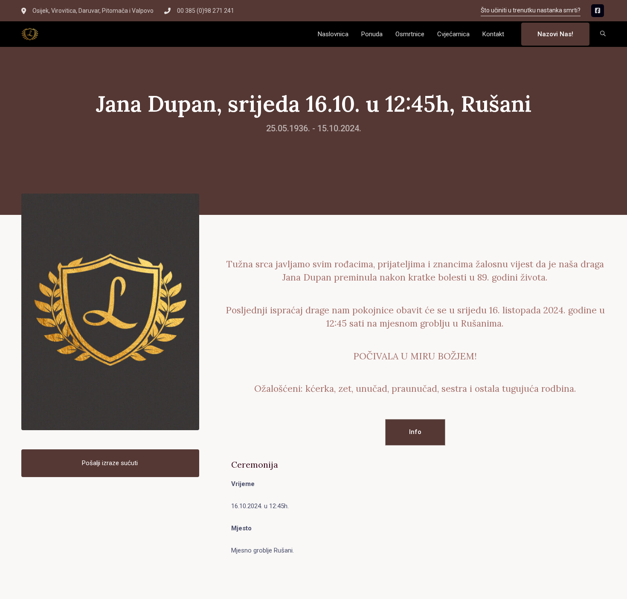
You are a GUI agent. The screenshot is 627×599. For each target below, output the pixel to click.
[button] (603, 34)
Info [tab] (415, 432)
